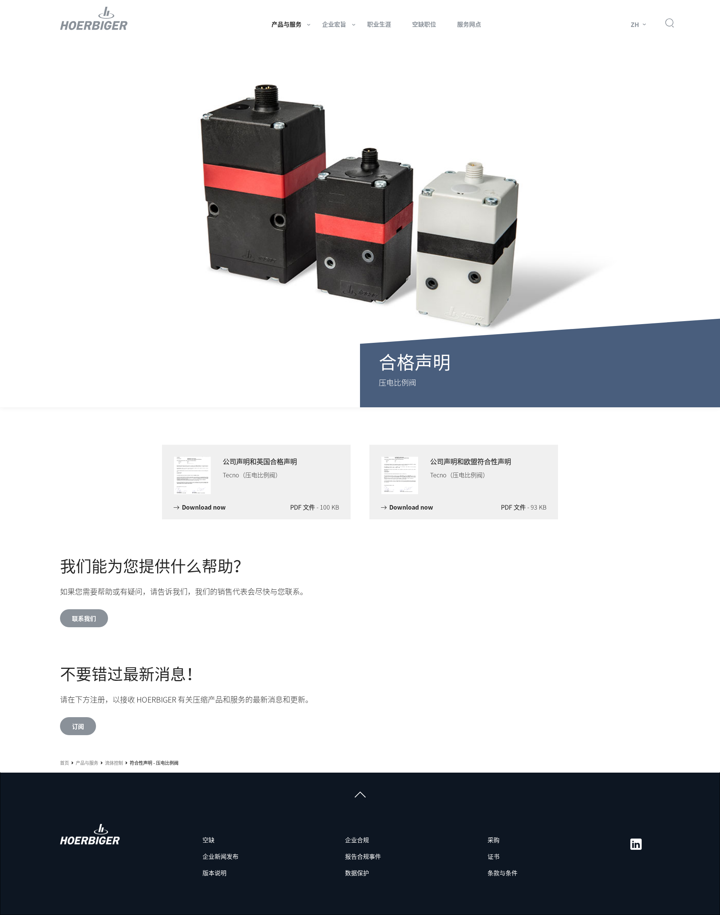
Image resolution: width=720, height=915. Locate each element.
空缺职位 (424, 23)
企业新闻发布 (220, 856)
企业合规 (357, 839)
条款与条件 (503, 872)
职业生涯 (379, 23)
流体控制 (114, 763)
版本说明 (214, 872)
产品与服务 (287, 23)
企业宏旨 (334, 23)
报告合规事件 (363, 856)
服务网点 (469, 23)
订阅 (78, 726)
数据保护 (357, 872)
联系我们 (84, 618)
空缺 (208, 839)
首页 (64, 763)
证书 (494, 856)
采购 (494, 839)
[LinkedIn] (636, 844)
